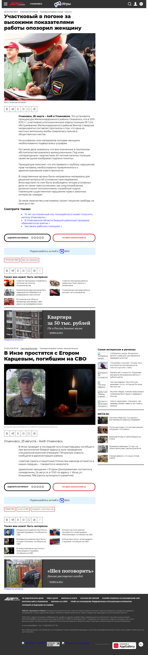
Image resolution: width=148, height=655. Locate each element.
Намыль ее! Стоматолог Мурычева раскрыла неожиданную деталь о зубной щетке (125, 374)
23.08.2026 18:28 (11, 348)
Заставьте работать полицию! (42, 226)
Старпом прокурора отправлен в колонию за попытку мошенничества (31, 283)
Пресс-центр (52, 598)
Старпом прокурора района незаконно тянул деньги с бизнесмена (75, 283)
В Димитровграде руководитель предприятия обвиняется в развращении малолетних (31, 292)
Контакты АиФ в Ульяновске (35, 602)
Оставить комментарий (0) (74, 238)
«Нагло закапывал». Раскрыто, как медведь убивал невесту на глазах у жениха (126, 403)
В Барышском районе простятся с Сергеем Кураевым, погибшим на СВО (31, 532)
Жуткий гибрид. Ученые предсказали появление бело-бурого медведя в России (127, 394)
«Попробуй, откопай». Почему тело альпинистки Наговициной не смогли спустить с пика (126, 365)
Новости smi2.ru (13, 339)
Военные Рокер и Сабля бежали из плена (125, 438)
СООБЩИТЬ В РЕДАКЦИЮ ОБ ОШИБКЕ (37, 605)
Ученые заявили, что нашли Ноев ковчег (124, 457)
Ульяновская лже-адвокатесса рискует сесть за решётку (76, 291)
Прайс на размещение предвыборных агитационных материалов (101, 602)
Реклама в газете (69, 598)
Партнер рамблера (102, 644)
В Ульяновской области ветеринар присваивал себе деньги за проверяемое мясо (29, 301)
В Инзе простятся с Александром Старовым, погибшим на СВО (77, 540)
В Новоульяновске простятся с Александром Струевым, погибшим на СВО (30, 550)
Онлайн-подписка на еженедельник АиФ (121, 598)
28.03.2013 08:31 (11, 12)
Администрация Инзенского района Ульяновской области (30, 427)
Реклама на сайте (59, 602)
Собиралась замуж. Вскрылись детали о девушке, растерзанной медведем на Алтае (125, 355)
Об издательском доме (33, 598)
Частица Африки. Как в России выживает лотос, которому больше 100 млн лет (126, 384)
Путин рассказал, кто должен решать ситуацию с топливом (126, 428)
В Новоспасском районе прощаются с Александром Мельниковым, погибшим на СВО (77, 532)
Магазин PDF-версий (89, 598)
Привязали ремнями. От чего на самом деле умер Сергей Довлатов (125, 447)
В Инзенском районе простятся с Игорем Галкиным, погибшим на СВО (31, 541)
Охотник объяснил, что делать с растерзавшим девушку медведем (124, 419)
